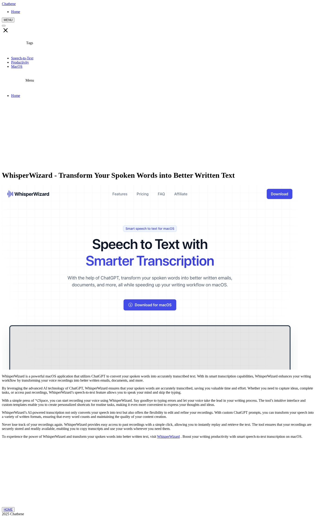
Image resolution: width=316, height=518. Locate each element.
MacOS (16, 66)
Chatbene (9, 4)
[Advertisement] (158, 133)
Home (15, 96)
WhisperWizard (168, 436)
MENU (8, 20)
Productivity (20, 62)
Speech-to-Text (22, 58)
